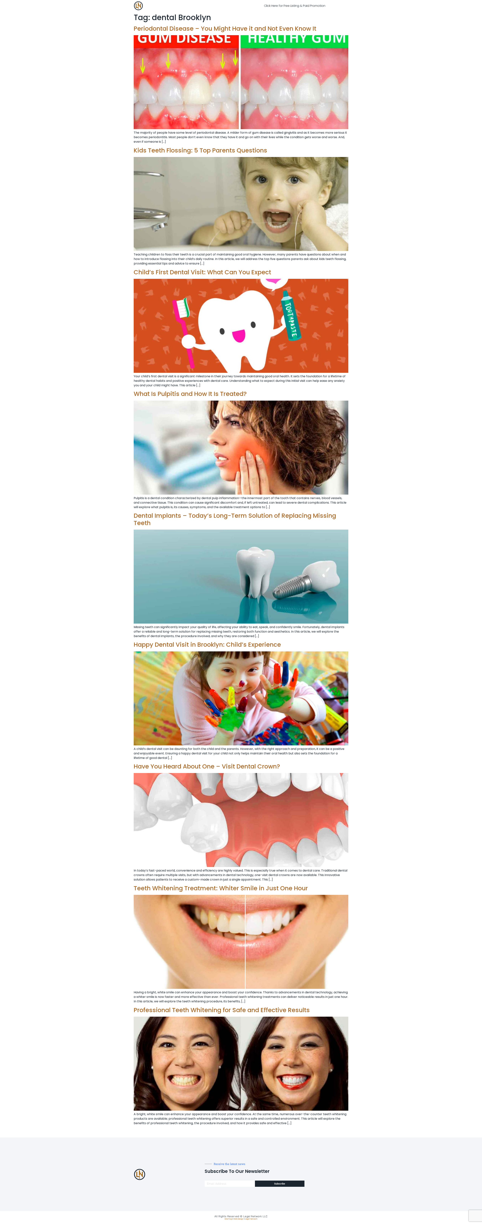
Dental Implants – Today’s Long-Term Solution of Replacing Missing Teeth (235, 519)
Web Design (238, 1219)
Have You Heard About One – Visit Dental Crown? (207, 766)
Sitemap (228, 1219)
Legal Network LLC (255, 1216)
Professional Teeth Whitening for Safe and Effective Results (222, 1010)
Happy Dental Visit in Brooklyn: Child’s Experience (207, 644)
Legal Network (251, 1219)
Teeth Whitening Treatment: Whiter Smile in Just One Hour (221, 888)
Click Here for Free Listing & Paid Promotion (294, 6)
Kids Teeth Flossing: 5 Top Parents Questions (200, 150)
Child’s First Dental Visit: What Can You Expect (202, 272)
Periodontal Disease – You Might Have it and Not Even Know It (225, 28)
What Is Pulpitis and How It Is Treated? (190, 394)
